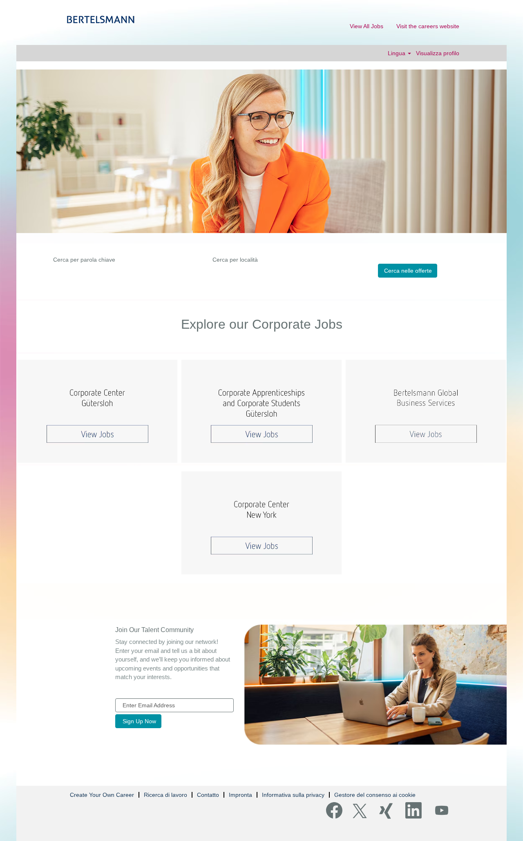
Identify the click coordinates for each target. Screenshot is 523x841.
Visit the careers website (427, 26)
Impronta (240, 795)
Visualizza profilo (437, 53)
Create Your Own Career (102, 795)
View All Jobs (366, 26)
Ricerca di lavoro (165, 795)
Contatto (208, 795)
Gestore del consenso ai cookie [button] (375, 795)
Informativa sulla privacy (293, 795)
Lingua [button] (397, 53)
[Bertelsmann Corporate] (100, 19)
